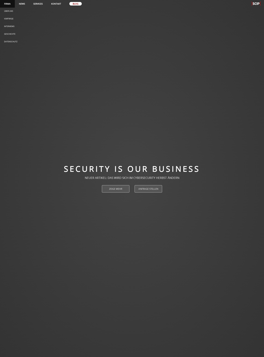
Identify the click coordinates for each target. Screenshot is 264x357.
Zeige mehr (115, 188)
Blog (75, 3)
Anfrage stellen (148, 188)
